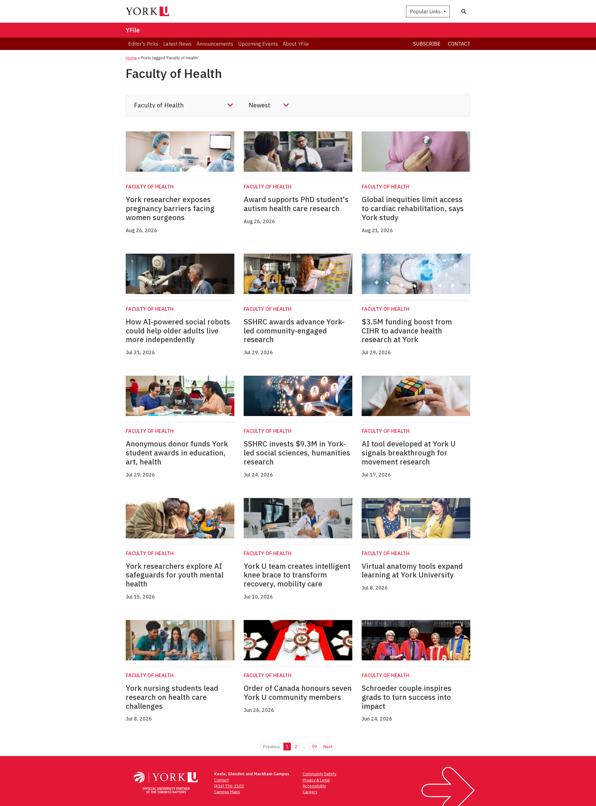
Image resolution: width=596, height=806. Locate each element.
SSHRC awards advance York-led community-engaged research (294, 331)
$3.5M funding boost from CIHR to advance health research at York (407, 331)
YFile (133, 30)
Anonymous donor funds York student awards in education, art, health (177, 453)
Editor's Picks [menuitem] (143, 44)
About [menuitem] (296, 44)
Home (131, 58)
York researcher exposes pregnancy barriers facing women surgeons (170, 208)
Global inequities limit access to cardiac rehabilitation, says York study (413, 208)
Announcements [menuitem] (214, 44)
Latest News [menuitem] (177, 44)
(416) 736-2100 (229, 786)
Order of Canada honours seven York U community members (298, 692)
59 (314, 746)
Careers (310, 792)
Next (328, 746)
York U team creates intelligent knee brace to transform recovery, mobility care (297, 575)
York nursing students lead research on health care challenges (172, 697)
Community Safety (319, 774)
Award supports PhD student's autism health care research (296, 203)
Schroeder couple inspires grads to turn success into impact (406, 697)
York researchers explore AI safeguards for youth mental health (175, 575)
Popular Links (426, 11)
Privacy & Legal (316, 780)
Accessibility (314, 786)
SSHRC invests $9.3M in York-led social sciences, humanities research (297, 453)
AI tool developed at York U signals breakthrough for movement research (409, 453)
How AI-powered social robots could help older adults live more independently (178, 331)
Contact (459, 44)
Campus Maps (227, 792)
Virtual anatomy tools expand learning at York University (412, 570)
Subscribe (426, 44)
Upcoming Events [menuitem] (258, 44)
